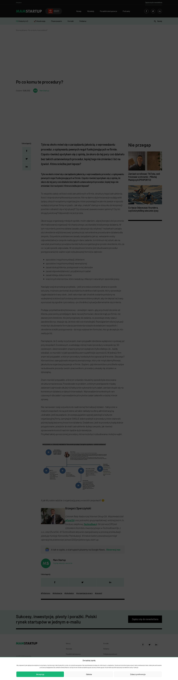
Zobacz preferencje (138, 674)
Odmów (89, 674)
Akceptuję (40, 674)
